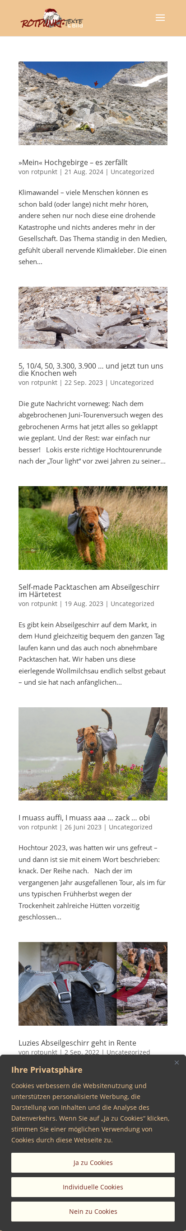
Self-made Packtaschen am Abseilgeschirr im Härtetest (89, 590)
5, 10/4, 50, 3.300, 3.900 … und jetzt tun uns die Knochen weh (91, 369)
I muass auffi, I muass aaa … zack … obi (84, 818)
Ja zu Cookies (93, 1162)
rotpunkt (44, 171)
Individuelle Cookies (93, 1187)
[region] (93, 1143)
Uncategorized (132, 171)
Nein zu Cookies (93, 1211)
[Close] (176, 1062)
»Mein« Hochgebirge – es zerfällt (73, 162)
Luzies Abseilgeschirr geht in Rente (77, 1043)
